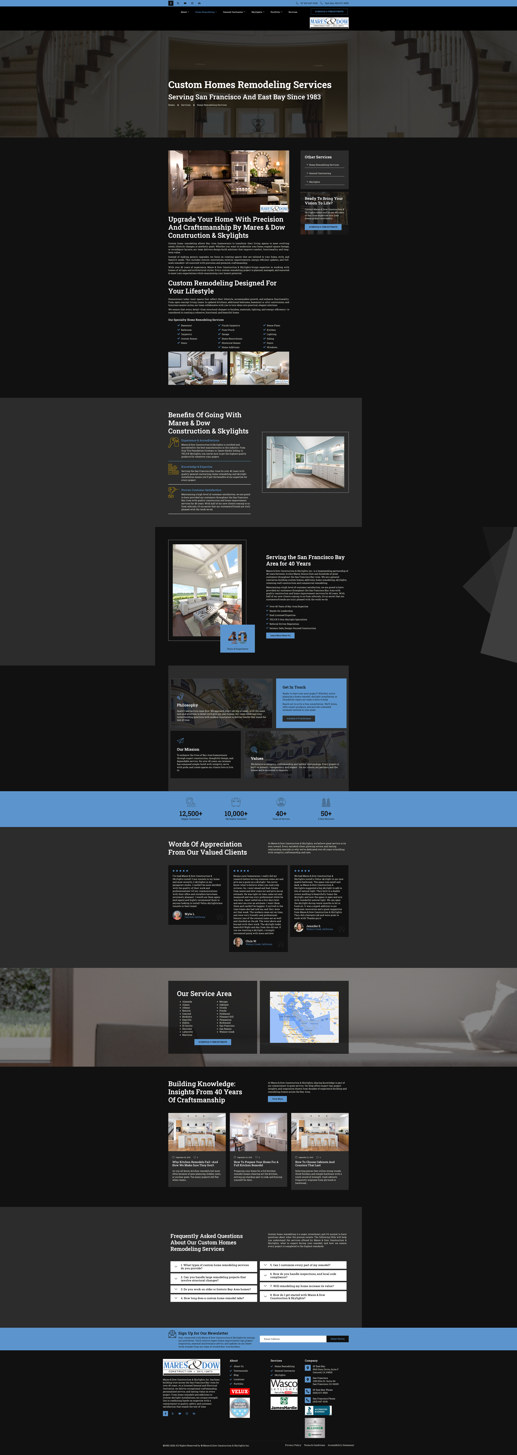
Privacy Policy (293, 1445)
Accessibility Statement (341, 1445)
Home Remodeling (205, 12)
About (184, 12)
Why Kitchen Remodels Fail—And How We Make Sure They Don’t (195, 1163)
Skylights (256, 12)
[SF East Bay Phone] (308, 1391)
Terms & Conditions (314, 1445)
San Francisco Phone (324, 1398)
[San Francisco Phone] (308, 1400)
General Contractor (233, 12)
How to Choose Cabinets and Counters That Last (315, 1163)
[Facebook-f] (165, 1413)
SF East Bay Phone (323, 1389)
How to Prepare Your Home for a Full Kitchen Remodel (256, 1163)
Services (293, 12)
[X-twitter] (172, 1413)
